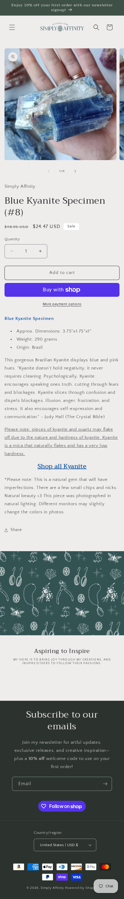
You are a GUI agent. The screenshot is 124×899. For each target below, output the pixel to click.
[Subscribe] (105, 784)
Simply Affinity (52, 888)
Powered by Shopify (81, 888)
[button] (12, 27)
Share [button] (16, 529)
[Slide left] (48, 171)
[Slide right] (75, 171)
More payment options (62, 304)
